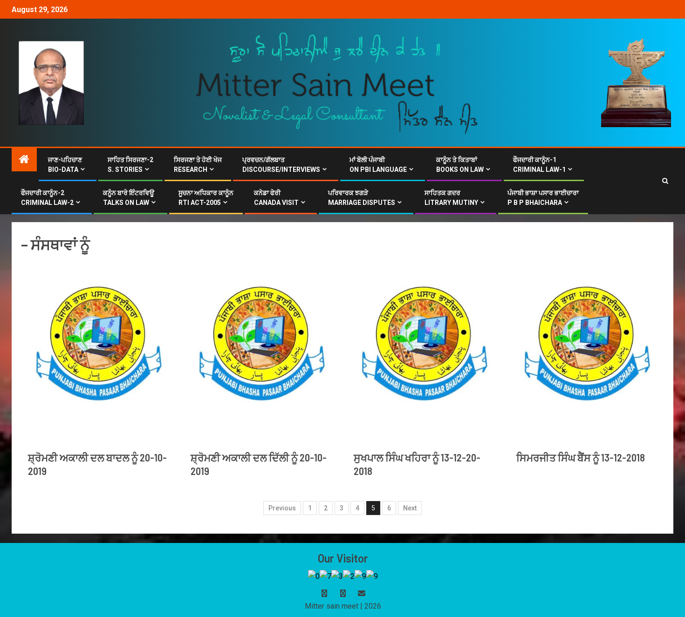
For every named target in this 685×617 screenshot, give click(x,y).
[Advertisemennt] (337, 82)
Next (410, 508)
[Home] (24, 160)
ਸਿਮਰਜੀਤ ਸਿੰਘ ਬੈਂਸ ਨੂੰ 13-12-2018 (580, 457)
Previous (282, 508)
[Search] (665, 181)
